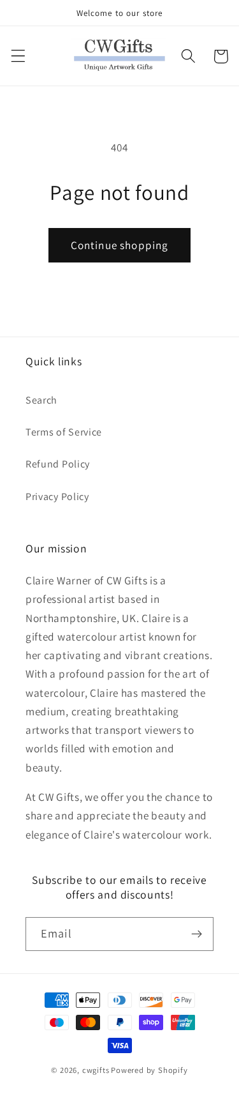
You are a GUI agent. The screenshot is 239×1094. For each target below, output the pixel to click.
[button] (18, 56)
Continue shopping (120, 245)
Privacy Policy (57, 496)
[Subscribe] (196, 934)
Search (41, 400)
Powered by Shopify (149, 1070)
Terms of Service (63, 432)
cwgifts (96, 1070)
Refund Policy (57, 464)
